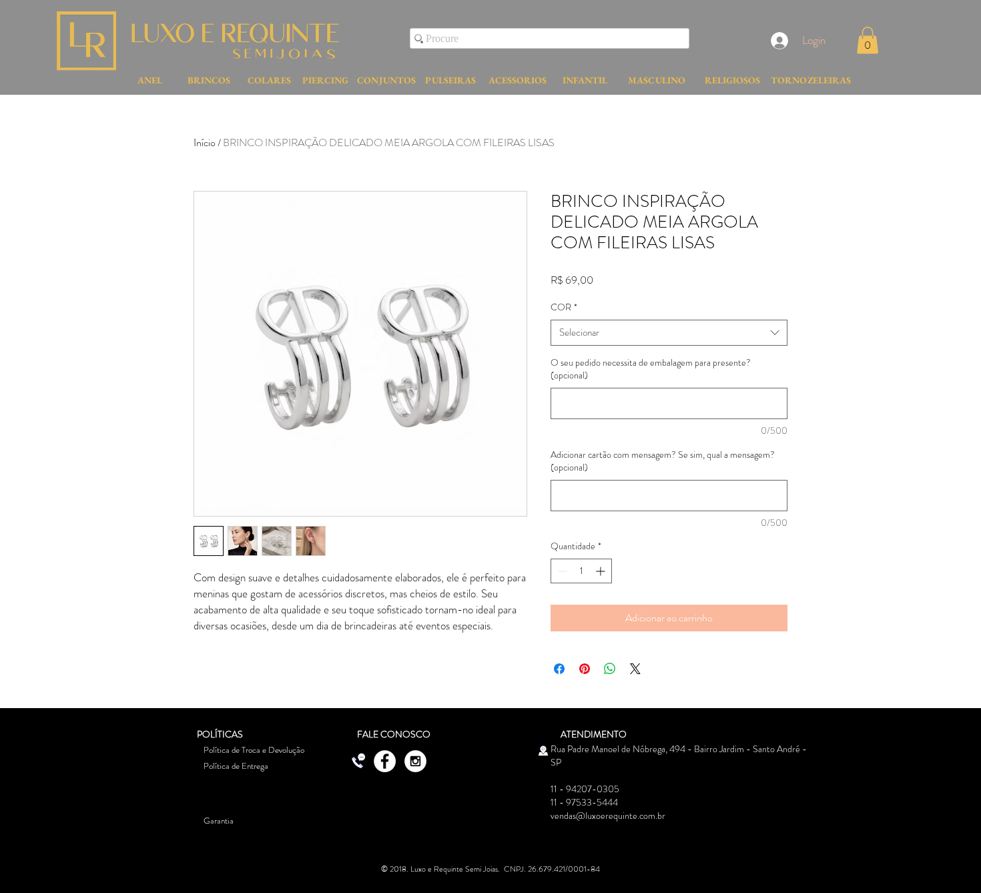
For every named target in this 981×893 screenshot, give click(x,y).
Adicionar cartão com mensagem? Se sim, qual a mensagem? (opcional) (663, 462)
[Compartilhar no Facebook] (559, 669)
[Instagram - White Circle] (415, 761)
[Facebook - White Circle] (385, 761)
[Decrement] (561, 571)
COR (564, 307)
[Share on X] (635, 669)
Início (205, 142)
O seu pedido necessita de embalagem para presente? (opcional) (651, 369)
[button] (867, 40)
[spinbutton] (581, 571)
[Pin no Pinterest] (585, 669)
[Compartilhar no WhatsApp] (610, 669)
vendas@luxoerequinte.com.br (608, 815)
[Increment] (601, 571)
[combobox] (669, 333)
